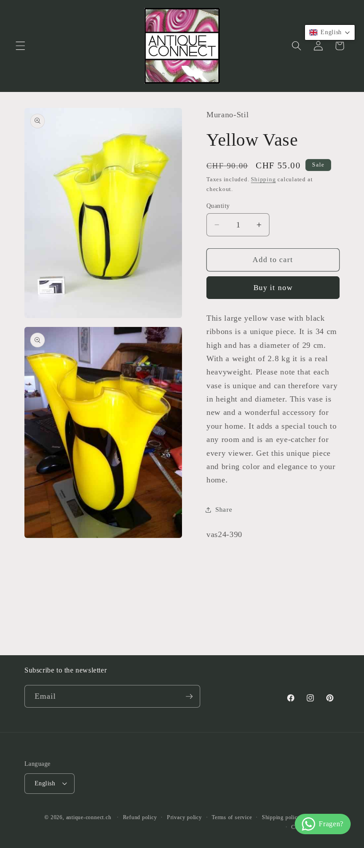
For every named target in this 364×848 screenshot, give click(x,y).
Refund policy (140, 817)
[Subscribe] (189, 696)
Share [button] (223, 509)
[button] (20, 45)
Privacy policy (184, 817)
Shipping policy (281, 817)
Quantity (218, 205)
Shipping (263, 179)
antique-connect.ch (88, 817)
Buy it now (273, 287)
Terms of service (232, 817)
